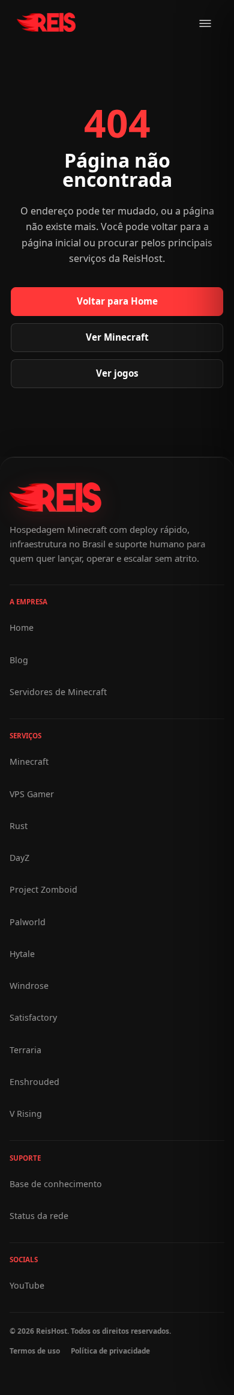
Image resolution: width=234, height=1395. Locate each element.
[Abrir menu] (205, 23)
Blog (19, 660)
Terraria (25, 1050)
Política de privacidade (110, 1350)
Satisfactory (33, 1017)
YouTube (27, 1285)
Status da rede (39, 1215)
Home (22, 627)
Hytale (22, 953)
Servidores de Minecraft (58, 692)
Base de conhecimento (56, 1184)
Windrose (29, 985)
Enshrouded (34, 1081)
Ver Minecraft (117, 337)
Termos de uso (35, 1350)
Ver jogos (117, 373)
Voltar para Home (117, 301)
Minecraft (29, 761)
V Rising (26, 1113)
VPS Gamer (32, 794)
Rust (19, 825)
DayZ (19, 857)
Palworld (28, 922)
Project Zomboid (43, 889)
